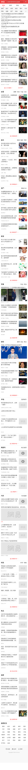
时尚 (8, 734)
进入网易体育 (13, 136)
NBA (18, 92)
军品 (21, 284)
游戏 (25, 734)
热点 (24, 5)
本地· (2, 399)
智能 (25, 562)
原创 (17, 5)
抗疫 (8, 743)
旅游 (25, 737)
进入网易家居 (13, 280)
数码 (19, 732)
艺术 (8, 740)
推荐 (10, 5)
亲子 (3, 740)
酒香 (19, 740)
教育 (3, 737)
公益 (21, 11)
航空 (25, 740)
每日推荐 (24, 447)
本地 (25, 732)
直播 (7, 11)
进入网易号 (14, 492)
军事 (2, 11)
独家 (19, 737)
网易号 (3, 447)
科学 (21, 562)
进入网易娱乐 (13, 184)
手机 (14, 732)
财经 (16, 8)
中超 (22, 92)
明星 (25, 140)
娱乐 (7, 8)
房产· (2, 188)
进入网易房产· (13, 232)
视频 (8, 732)
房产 (11, 11)
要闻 (3, 5)
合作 (15, 749)
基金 (21, 342)
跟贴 (19, 734)
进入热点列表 (13, 671)
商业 (25, 342)
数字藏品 (3, 743)
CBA (25, 92)
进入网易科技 (13, 607)
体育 (11, 8)
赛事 (15, 92)
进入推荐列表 (13, 719)
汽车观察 (24, 496)
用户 (26, 2)
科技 (16, 11)
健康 (14, 737)
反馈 (9, 749)
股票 (18, 342)
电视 (18, 140)
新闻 (2, 8)
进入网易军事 (13, 338)
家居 (2, 236)
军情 (25, 284)
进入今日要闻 (7, 88)
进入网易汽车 (13, 558)
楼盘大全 (24, 188)
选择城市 (24, 399)
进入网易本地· (13, 443)
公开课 (8, 737)
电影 (21, 140)
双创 (14, 740)
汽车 (26, 8)
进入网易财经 (13, 395)
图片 (21, 8)
